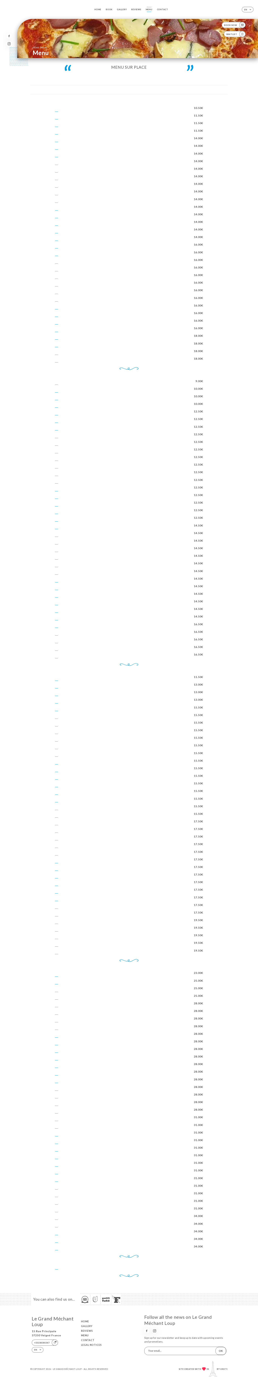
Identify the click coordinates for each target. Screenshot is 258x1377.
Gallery (122, 9)
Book (109, 9)
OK (221, 1350)
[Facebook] (9, 36)
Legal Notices (91, 1345)
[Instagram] (9, 43)
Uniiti (224, 1369)
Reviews (136, 9)
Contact (162, 9)
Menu (149, 9)
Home (97, 9)
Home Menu (40, 47)
